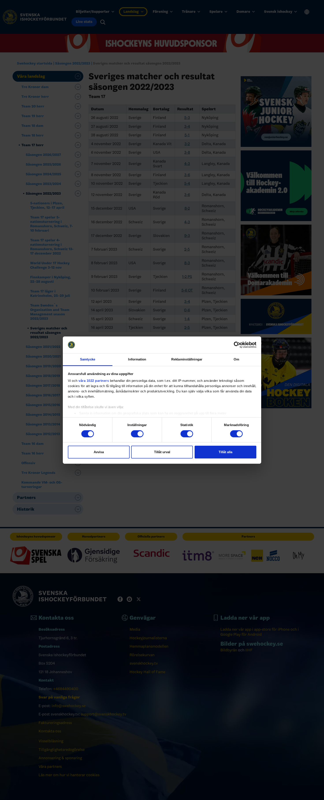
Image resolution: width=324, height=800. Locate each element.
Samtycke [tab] (87, 359)
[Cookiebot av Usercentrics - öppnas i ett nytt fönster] (237, 345)
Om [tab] (236, 359)
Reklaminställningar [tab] (186, 359)
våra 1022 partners (93, 380)
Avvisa (99, 452)
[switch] (137, 433)
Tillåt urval (162, 452)
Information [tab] (137, 359)
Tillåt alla (225, 452)
